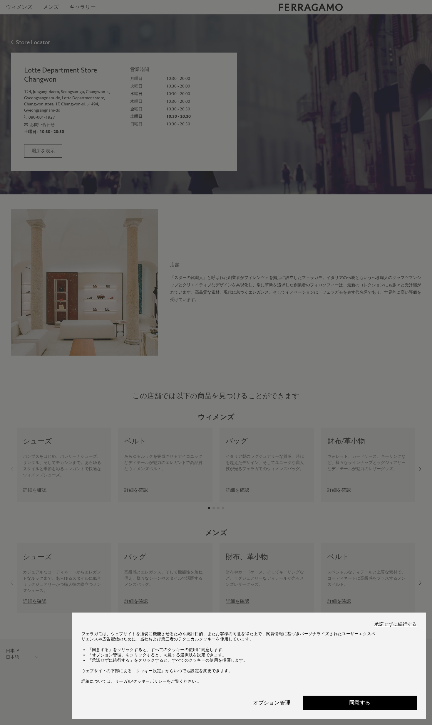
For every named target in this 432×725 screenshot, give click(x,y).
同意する (360, 703)
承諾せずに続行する (395, 624)
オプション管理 (271, 703)
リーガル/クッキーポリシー (141, 681)
